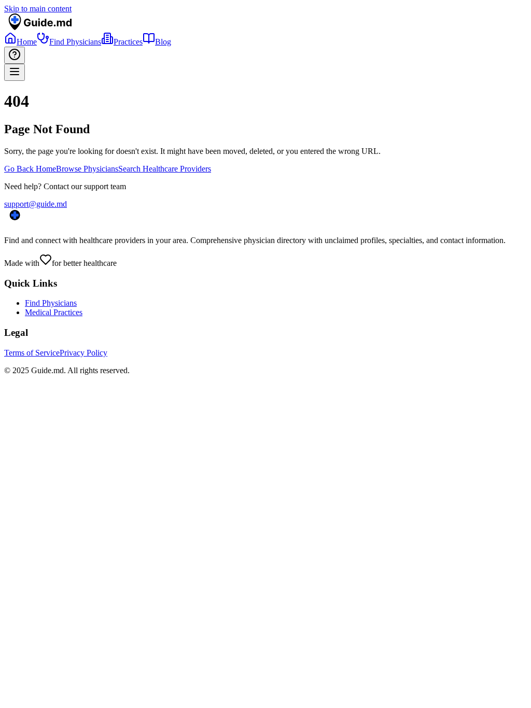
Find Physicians (51, 303)
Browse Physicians (87, 168)
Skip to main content (38, 8)
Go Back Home (30, 168)
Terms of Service (32, 352)
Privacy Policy (83, 352)
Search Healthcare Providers (164, 168)
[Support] (14, 55)
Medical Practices (53, 312)
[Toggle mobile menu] (14, 72)
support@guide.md (35, 204)
